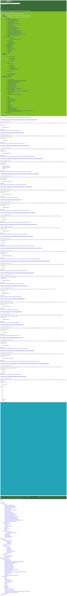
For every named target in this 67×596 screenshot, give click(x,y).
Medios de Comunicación (12, 108)
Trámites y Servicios (7, 76)
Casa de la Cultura (11, 22)
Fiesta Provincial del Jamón (15, 39)
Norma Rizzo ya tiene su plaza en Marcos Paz (11, 199)
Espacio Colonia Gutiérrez (12, 27)
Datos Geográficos (11, 48)
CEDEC (9, 103)
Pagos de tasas (10, 79)
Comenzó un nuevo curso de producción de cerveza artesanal (14, 145)
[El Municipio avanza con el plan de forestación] (9, 309)
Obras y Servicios (6, 127)
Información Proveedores (12, 86)
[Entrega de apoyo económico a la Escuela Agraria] (10, 322)
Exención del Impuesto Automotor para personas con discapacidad (20, 110)
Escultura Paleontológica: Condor (14, 31)
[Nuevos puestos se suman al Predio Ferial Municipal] (10, 296)
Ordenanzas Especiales (14, 68)
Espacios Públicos (6, 207)
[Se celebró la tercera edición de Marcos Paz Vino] (10, 335)
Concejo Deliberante (11, 73)
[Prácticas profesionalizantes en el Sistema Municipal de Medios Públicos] (14, 270)
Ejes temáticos (10, 46)
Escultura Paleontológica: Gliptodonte (15, 32)
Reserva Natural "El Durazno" (13, 21)
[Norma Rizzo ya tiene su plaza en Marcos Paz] (9, 197)
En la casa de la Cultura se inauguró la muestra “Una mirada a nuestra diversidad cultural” (21, 158)
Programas (10, 71)
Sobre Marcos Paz (9, 45)
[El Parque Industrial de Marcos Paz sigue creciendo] (10, 130)
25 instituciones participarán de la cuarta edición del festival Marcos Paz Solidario (19, 173)
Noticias (4, 114)
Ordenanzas (12, 67)
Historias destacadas (11, 43)
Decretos (12, 65)
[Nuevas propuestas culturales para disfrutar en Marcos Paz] (12, 283)
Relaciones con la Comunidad (8, 358)
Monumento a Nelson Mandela (13, 35)
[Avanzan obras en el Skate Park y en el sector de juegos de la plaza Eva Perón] (15, 222)
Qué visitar (7, 17)
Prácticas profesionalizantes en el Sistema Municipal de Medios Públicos (17, 272)
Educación (4, 332)
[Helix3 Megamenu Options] (0, 13)
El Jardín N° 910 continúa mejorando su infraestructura (13, 376)
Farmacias (9, 105)
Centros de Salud (11, 101)
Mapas (9, 52)
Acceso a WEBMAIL (34, 496)
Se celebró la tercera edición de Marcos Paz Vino (11, 337)
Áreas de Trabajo (11, 61)
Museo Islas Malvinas (12, 25)
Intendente (12, 58)
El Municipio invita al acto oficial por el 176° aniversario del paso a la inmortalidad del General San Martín (25, 261)
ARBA (9, 97)
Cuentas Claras (8, 112)
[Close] (0, 499)
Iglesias (9, 102)
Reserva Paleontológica (12, 19)
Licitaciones (12, 66)
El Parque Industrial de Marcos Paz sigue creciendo (12, 132)
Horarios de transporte (12, 100)
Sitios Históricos (11, 44)
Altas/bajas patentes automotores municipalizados (17, 80)
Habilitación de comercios (12, 82)
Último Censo (10, 51)
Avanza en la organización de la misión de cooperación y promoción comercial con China (21, 248)
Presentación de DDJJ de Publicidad (14, 111)
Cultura (4, 168)
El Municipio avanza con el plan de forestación (11, 311)
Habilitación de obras (11, 83)
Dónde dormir (10, 40)
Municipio (5, 53)
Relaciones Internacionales (8, 255)
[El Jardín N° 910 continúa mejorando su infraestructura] (11, 374)
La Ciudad (5, 16)
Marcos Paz (7, 36)
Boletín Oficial (10, 63)
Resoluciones (12, 69)
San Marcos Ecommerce (12, 109)
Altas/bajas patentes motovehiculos (14, 81)
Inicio (4, 15)
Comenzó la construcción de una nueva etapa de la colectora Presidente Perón (18, 119)
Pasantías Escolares (6, 280)
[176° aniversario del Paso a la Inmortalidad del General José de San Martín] (14, 210)
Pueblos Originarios (6, 167)
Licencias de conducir (12, 87)
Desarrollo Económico (7, 153)
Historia (9, 47)
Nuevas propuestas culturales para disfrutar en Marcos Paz (14, 285)
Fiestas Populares (11, 37)
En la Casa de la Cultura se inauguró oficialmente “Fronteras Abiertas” (16, 236)
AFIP (8, 96)
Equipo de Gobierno (11, 56)
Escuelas (9, 104)
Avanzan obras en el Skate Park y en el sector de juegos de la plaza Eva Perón (18, 224)
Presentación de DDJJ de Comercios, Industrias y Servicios (18, 90)
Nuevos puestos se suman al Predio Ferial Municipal (12, 298)
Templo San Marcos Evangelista (13, 28)
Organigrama (12, 59)
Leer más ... (2, 129)
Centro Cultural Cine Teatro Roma (14, 23)
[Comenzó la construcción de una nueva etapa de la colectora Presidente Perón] (15, 117)
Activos (9, 93)
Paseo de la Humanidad (12, 29)
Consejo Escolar (11, 74)
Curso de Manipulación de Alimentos (14, 88)
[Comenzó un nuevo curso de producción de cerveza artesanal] (12, 143)
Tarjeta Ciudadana (11, 92)
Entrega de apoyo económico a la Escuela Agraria (12, 324)
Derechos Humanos (6, 166)
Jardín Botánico (10, 24)
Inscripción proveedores (12, 85)
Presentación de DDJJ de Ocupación (14, 94)
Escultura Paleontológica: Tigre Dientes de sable (16, 34)
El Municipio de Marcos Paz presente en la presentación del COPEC (16, 186)
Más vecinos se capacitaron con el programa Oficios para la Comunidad (17, 350)
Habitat (4, 371)
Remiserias (10, 106)
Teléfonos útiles (11, 98)
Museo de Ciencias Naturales (13, 20)
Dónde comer (10, 41)
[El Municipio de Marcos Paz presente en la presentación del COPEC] (13, 184)
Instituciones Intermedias (7, 181)
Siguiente (4, 399)
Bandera (9, 49)
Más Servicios (5, 576)
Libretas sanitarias (11, 89)
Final (3, 400)
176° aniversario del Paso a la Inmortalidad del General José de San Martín (17, 212)
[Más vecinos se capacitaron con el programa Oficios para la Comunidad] (14, 348)
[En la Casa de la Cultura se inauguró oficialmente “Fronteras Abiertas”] (13, 234)
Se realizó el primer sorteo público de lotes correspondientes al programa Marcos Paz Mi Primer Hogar (24, 363)
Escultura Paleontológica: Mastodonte (15, 30)
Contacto (4, 115)
